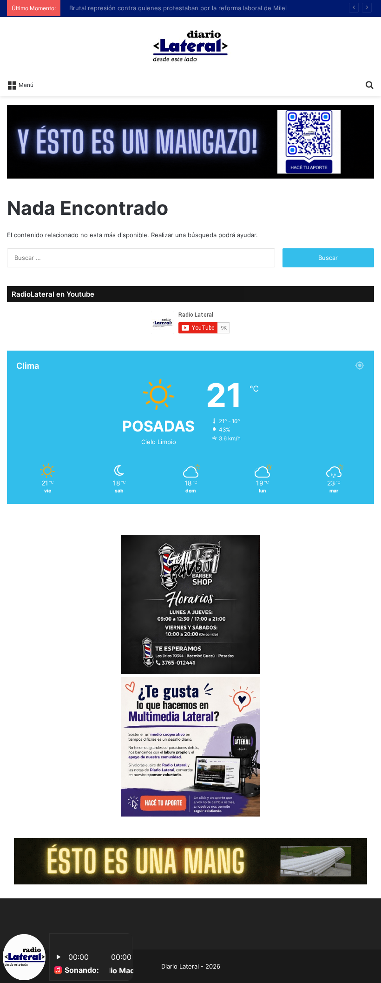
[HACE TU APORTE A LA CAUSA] (190, 141)
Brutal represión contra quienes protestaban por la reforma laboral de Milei (173, 8)
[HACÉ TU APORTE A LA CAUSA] (190, 860)
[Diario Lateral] (190, 45)
